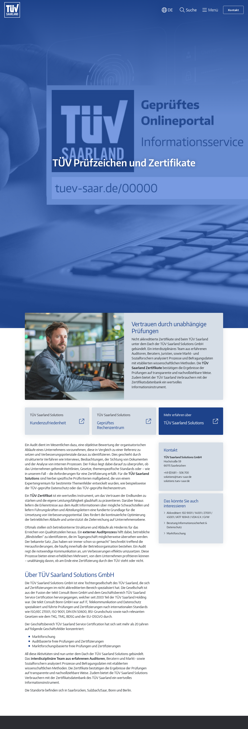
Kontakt (233, 10)
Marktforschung (176, 533)
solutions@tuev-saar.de (178, 476)
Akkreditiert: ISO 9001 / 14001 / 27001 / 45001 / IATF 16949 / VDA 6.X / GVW (189, 515)
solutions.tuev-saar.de (177, 480)
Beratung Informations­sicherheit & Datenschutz (187, 525)
